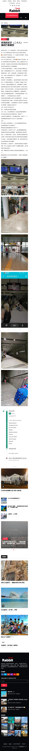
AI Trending (12, 3)
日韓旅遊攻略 (24, 1)
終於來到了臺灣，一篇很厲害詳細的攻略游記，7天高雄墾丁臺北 (18, 506)
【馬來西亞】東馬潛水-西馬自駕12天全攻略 (17, 700)
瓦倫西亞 (4, 39)
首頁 (2, 23)
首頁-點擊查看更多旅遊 (11, 15)
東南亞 (18, 1)
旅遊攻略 (9, 1)
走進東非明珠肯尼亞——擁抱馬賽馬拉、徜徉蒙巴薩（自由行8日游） (14, 542)
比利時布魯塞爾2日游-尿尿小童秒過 (11, 490)
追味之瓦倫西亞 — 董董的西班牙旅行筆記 (13, 582)
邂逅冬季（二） (11, 691)
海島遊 (14, 1)
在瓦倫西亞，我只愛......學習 (9, 610)
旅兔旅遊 (4, 1)
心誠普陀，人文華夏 (12, 514)
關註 (4, 685)
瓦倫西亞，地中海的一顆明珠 (9, 645)
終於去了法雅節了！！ (7, 637)
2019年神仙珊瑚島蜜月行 (14, 498)
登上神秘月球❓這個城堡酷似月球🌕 (16, 707)
